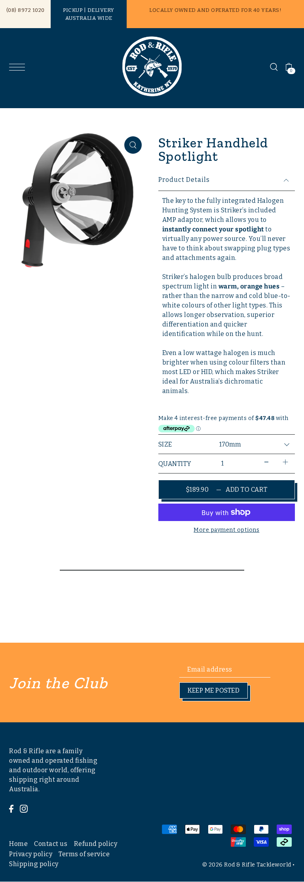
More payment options (226, 530)
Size (165, 444)
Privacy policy (30, 854)
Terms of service (84, 854)
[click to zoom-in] (133, 145)
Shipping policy (34, 864)
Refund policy (96, 844)
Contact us (50, 844)
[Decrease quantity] (266, 462)
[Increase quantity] (285, 462)
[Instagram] (24, 808)
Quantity (175, 464)
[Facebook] (11, 808)
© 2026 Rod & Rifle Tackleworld (246, 864)
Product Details (184, 179)
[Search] (274, 66)
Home (18, 844)
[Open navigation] (19, 67)
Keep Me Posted (213, 690)
